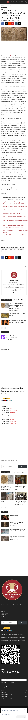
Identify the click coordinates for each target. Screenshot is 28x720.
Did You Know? (8, 5)
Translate (12, 682)
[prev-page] (2, 328)
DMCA (2, 616)
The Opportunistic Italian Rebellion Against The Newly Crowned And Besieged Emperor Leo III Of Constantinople (16, 307)
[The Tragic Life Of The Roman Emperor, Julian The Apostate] (5, 524)
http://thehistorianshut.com (14, 282)
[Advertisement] (14, 46)
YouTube (3, 701)
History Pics (4, 696)
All (14, 472)
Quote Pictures (4, 698)
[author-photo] (14, 278)
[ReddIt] (9, 23)
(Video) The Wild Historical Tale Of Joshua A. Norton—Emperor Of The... (20, 503)
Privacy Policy (4, 614)
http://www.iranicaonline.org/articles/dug (13, 213)
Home (2, 5)
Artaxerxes (22, 247)
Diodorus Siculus (13, 249)
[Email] (19, 23)
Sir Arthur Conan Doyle (21, 266)
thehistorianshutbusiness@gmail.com (14, 604)
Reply (7, 344)
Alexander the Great (12, 90)
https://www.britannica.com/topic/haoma (13, 227)
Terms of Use (4, 613)
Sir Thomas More (14, 515)
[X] (6, 23)
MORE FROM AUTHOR (18, 299)
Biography (3, 692)
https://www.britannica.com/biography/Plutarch (15, 235)
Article (18, 472)
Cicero (2, 501)
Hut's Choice (20, 249)
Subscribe (22, 466)
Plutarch (7, 250)
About (2, 610)
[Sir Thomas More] (5, 517)
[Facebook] (2, 23)
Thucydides (4, 266)
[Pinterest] (12, 23)
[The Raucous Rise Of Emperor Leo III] (5, 315)
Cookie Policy (7, 714)
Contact (3, 611)
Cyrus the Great (9, 88)
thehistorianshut (6, 20)
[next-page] (5, 328)
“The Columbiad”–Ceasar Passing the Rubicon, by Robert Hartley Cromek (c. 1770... (17, 538)
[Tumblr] (16, 23)
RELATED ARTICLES (6, 299)
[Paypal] (14, 293)
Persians (12, 56)
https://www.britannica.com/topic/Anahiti (13, 225)
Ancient (16, 247)
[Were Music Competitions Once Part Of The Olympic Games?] (5, 322)
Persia (3, 250)
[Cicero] (7, 496)
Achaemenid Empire (10, 247)
